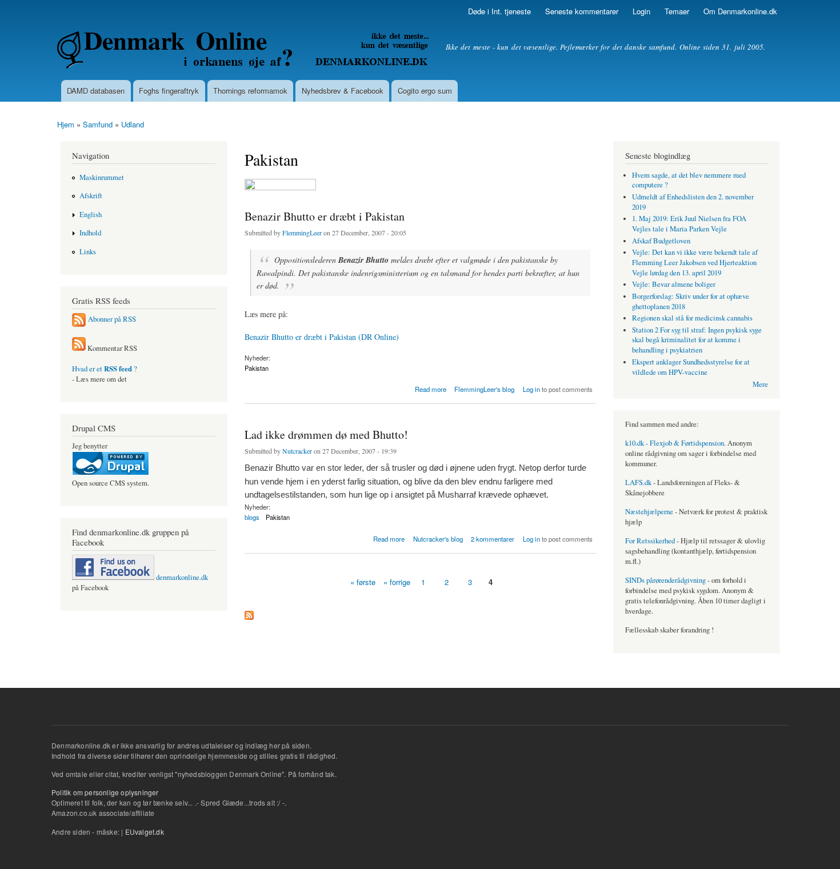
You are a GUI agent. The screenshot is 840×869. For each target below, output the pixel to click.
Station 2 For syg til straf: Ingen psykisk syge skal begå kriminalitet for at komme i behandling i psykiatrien (697, 340)
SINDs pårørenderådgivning (665, 580)
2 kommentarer (492, 538)
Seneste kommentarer (581, 11)
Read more (430, 388)
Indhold (90, 233)
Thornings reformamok (250, 90)
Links (87, 252)
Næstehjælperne (649, 511)
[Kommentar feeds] (79, 348)
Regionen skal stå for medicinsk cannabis (692, 318)
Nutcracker (297, 450)
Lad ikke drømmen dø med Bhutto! (326, 434)
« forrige (396, 581)
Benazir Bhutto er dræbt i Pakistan (325, 216)
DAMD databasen (96, 90)
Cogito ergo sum (425, 90)
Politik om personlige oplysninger (105, 792)
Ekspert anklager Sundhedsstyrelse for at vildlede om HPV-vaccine (691, 367)
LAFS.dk (638, 482)
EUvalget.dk (144, 831)
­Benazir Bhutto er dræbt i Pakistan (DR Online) (322, 336)
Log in (531, 389)
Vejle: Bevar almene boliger (673, 284)
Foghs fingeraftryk (169, 90)
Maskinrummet (101, 177)
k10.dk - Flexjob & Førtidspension (674, 443)
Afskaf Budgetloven (661, 241)
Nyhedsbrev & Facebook (342, 90)
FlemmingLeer (302, 232)
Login (641, 11)
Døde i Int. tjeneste (499, 11)
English (90, 214)
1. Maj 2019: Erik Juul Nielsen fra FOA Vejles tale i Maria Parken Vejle (689, 224)
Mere (760, 384)
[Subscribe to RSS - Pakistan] (249, 612)
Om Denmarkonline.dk (740, 11)
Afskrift (90, 196)
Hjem (65, 124)
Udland (132, 124)
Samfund (98, 124)
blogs (252, 517)
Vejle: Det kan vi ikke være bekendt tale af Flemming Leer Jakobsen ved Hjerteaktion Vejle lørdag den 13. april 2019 (695, 262)
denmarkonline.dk (181, 577)
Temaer (677, 11)
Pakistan (257, 368)
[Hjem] (244, 51)
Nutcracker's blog (438, 538)
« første (362, 581)
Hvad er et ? (104, 369)
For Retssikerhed (650, 541)
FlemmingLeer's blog (484, 389)
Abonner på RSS (112, 319)
